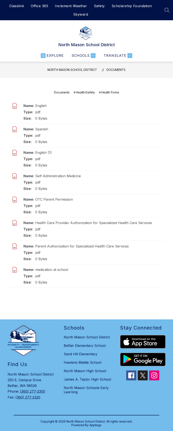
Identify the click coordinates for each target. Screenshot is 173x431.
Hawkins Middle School (82, 362)
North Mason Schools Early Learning (86, 390)
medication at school (51, 270)
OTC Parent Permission (54, 199)
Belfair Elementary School (85, 345)
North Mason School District (72, 70)
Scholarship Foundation (132, 6)
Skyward (80, 14)
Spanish (41, 129)
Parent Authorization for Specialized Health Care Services (82, 246)
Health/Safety (85, 92)
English (41, 106)
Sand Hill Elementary (80, 354)
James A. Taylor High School (87, 379)
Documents (116, 70)
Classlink (16, 6)
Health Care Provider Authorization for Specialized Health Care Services (93, 223)
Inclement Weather (71, 6)
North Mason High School (85, 371)
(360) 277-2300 (32, 391)
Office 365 (39, 6)
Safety (99, 6)
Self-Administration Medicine (58, 176)
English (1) (43, 152)
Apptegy (95, 425)
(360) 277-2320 (27, 397)
